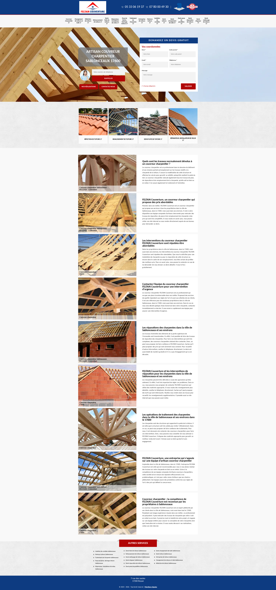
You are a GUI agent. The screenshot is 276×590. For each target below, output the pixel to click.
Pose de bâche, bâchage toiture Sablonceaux (104, 562)
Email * (144, 60)
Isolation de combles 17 (157, 21)
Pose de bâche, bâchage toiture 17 (124, 21)
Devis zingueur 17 (198, 21)
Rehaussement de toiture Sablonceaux (137, 554)
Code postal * (173, 50)
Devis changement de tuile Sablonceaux (168, 551)
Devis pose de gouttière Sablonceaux (137, 566)
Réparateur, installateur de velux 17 (115, 21)
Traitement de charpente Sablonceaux (106, 557)
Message (144, 70)
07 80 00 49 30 (159, 7)
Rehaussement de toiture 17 (98, 21)
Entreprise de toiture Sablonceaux (166, 557)
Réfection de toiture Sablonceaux (166, 563)
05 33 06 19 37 (134, 7)
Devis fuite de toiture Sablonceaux (136, 551)
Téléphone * (173, 60)
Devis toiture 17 (164, 21)
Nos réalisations (89, 87)
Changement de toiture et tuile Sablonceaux (169, 560)
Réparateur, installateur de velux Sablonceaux (105, 568)
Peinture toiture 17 (150, 21)
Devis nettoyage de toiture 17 (206, 21)
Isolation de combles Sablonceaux (105, 551)
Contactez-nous (108, 87)
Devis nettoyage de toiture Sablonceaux (138, 557)
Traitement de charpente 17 (133, 21)
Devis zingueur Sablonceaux (134, 560)
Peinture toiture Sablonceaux (104, 554)
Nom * (144, 50)
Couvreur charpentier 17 (69, 21)
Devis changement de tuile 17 (172, 21)
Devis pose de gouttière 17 (181, 21)
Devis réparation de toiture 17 (190, 21)
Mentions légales (151, 587)
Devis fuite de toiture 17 (106, 21)
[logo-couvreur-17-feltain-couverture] (92, 7)
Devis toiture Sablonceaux (164, 554)
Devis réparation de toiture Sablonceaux (138, 563)
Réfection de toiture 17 (88, 21)
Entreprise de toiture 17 (142, 21)
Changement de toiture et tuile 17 (79, 21)
